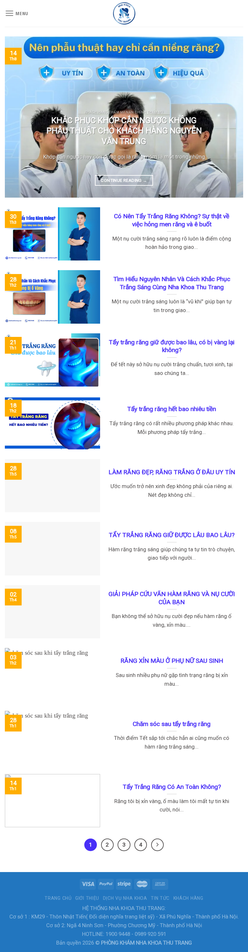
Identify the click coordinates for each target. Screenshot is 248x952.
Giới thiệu (87, 898)
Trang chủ (58, 898)
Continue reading (124, 180)
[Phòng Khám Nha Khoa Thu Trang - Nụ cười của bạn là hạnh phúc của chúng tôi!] (124, 13)
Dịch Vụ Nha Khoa (125, 898)
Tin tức (160, 898)
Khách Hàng (188, 898)
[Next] (230, 117)
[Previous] (18, 117)
